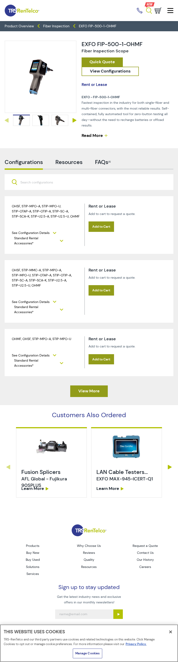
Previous (6, 120)
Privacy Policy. (136, 644)
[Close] (170, 632)
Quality (89, 560)
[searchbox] (39, 183)
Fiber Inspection (56, 26)
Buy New (32, 553)
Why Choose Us (89, 546)
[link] (21, 120)
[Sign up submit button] (118, 614)
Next (75, 120)
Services (32, 574)
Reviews (89, 553)
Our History (145, 560)
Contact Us (145, 553)
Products (32, 546)
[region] (89, 643)
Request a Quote (145, 546)
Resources (89, 567)
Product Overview (19, 26)
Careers (145, 567)
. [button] (51, 462)
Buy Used (33, 560)
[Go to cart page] (158, 11)
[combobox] (89, 182)
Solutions (32, 567)
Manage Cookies (87, 653)
